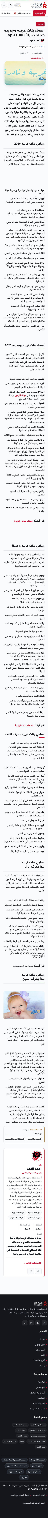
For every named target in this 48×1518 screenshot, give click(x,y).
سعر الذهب (40, 1447)
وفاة (22, 1441)
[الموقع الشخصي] (30, 1271)
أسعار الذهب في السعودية (34, 1503)
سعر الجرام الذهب (38, 1425)
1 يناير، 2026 (38, 53)
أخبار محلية (40, 1350)
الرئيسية (41, 1382)
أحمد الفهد (35, 40)
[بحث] (10, 5)
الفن (43, 1355)
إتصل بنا (41, 1398)
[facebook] (44, 1323)
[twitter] (37, 1323)
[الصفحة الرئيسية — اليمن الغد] (39, 5)
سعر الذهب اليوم (9, 1441)
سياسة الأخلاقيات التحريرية (17, 1466)
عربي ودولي (40, 1344)
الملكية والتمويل (33, 1472)
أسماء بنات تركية (24, 725)
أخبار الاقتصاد (39, 1360)
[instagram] (31, 1323)
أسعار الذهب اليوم (20, 1425)
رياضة (42, 1366)
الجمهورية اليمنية (34, 1139)
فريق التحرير (37, 1466)
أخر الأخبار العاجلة (37, 1393)
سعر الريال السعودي (37, 1430)
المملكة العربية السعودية (14, 1139)
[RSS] (24, 1323)
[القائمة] (4, 5)
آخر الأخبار (41, 1387)
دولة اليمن (20, 395)
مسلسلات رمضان (38, 1436)
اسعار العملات (39, 1403)
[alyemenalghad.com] (38, 1271)
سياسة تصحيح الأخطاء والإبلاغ (14, 1460)
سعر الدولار (21, 1430)
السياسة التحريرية (37, 1409)
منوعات (40, 24)
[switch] (17, 5)
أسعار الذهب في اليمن (36, 1441)
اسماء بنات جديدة (23, 520)
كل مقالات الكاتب (32, 1263)
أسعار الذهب (22, 1436)
